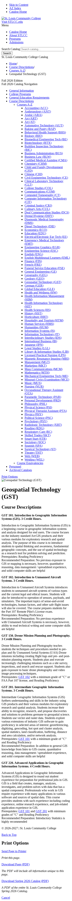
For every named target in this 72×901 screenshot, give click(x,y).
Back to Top (9, 834)
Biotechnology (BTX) (38, 142)
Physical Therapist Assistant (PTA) (46, 410)
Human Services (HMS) (39, 323)
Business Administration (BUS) (44, 153)
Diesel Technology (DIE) (40, 226)
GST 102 (24, 677)
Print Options (10, 476)
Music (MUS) (33, 383)
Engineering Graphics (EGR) (42, 247)
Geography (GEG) (36, 275)
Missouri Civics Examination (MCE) (47, 379)
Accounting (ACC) (36, 108)
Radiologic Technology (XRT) (43, 424)
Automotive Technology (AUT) (44, 125)
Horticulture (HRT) (36, 317)
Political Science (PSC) (39, 417)
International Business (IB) (41, 341)
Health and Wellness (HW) (41, 292)
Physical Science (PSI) (38, 407)
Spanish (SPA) (33, 445)
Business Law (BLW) (38, 156)
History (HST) (33, 313)
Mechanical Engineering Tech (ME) (46, 376)
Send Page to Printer (14, 851)
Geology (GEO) (34, 278)
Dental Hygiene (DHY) (39, 216)
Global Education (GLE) (40, 289)
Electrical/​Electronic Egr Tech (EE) (46, 236)
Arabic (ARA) (33, 115)
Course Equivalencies (30, 463)
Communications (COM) (40, 191)
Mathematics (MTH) (37, 372)
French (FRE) (33, 264)
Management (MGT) (37, 362)
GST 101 (24, 738)
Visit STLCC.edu (12, 21)
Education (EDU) (35, 233)
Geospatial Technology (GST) (43, 282)
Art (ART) (31, 118)
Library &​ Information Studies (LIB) (47, 351)
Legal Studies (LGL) (37, 348)
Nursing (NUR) (34, 386)
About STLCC (18, 35)
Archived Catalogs (20, 470)
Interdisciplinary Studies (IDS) (43, 337)
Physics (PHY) (34, 414)
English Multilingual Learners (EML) (47, 257)
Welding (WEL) (34, 459)
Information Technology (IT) (42, 334)
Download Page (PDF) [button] (16, 864)
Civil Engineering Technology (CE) (46, 177)
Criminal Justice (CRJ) (38, 205)
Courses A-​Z (24, 104)
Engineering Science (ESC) (41, 250)
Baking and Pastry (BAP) (40, 129)
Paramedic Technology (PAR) (43, 397)
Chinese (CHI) (33, 174)
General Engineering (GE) (41, 271)
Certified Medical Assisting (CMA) (46, 160)
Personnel (15, 466)
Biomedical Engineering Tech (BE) (46, 139)
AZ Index (15, 8)
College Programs (20, 94)
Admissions (16, 42)
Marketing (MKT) (36, 365)
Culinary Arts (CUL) (37, 209)
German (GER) (34, 285)
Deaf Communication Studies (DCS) (47, 212)
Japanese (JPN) (34, 344)
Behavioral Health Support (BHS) (45, 132)
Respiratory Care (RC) (38, 431)
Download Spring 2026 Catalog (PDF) (25, 881)
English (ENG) (34, 254)
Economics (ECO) (36, 229)
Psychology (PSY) (36, 421)
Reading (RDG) (34, 428)
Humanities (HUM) (36, 327)
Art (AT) (30, 122)
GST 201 (41, 811)
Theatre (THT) (34, 452)
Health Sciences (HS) (38, 310)
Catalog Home (18, 11)
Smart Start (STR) (35, 438)
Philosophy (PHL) (36, 404)
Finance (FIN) (33, 261)
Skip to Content (18, 4)
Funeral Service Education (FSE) (45, 268)
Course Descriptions (21, 67)
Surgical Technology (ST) (40, 449)
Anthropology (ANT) (38, 111)
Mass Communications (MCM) (43, 369)
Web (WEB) (32, 456)
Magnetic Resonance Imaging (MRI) (47, 358)
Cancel (6, 897)
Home (13, 63)
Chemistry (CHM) (36, 163)
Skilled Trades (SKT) (37, 435)
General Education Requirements (29, 97)
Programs (15, 38)
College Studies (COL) (39, 188)
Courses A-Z (17, 70)
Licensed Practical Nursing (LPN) (45, 355)
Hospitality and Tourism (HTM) (44, 320)
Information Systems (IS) (40, 330)
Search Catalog (11, 49)
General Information (21, 90)
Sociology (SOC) (35, 442)
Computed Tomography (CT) (42, 195)
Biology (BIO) (33, 135)
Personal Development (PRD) (43, 400)
